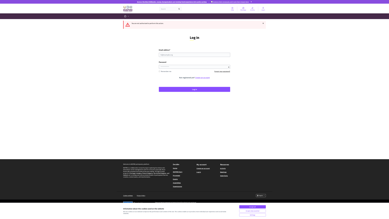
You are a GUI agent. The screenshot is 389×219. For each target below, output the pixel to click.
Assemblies (177, 183)
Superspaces (177, 186)
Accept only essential (252, 211)
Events (175, 179)
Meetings (223, 172)
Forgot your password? (222, 71)
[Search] (179, 9)
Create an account (202, 77)
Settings (252, 215)
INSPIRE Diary (177, 172)
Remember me (166, 71)
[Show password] (228, 67)
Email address (170, 50)
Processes (176, 175)
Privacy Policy (141, 195)
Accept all (252, 207)
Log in (194, 89)
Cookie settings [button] (128, 195)
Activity (223, 168)
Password (162, 62)
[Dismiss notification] (263, 23)
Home (175, 168)
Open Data (224, 176)
